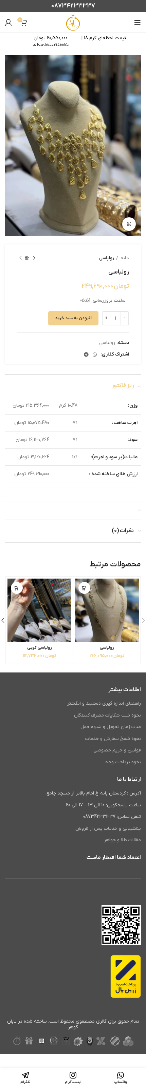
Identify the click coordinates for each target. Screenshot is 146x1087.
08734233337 (73, 6)
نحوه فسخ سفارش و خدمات (113, 739)
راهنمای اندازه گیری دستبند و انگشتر (104, 703)
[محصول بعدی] (20, 258)
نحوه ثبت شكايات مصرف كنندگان (107, 715)
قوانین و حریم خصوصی (117, 750)
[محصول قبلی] (34, 258)
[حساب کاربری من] (8, 22)
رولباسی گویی (39, 647)
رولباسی (106, 258)
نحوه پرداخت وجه (123, 762)
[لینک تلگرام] (86, 354)
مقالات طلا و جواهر (122, 840)
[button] (84, 588)
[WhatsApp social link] (95, 354)
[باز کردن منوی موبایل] (137, 22)
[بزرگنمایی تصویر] (129, 224)
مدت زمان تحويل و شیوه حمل (110, 727)
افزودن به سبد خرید (73, 318)
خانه (124, 258)
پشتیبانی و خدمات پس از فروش (108, 828)
